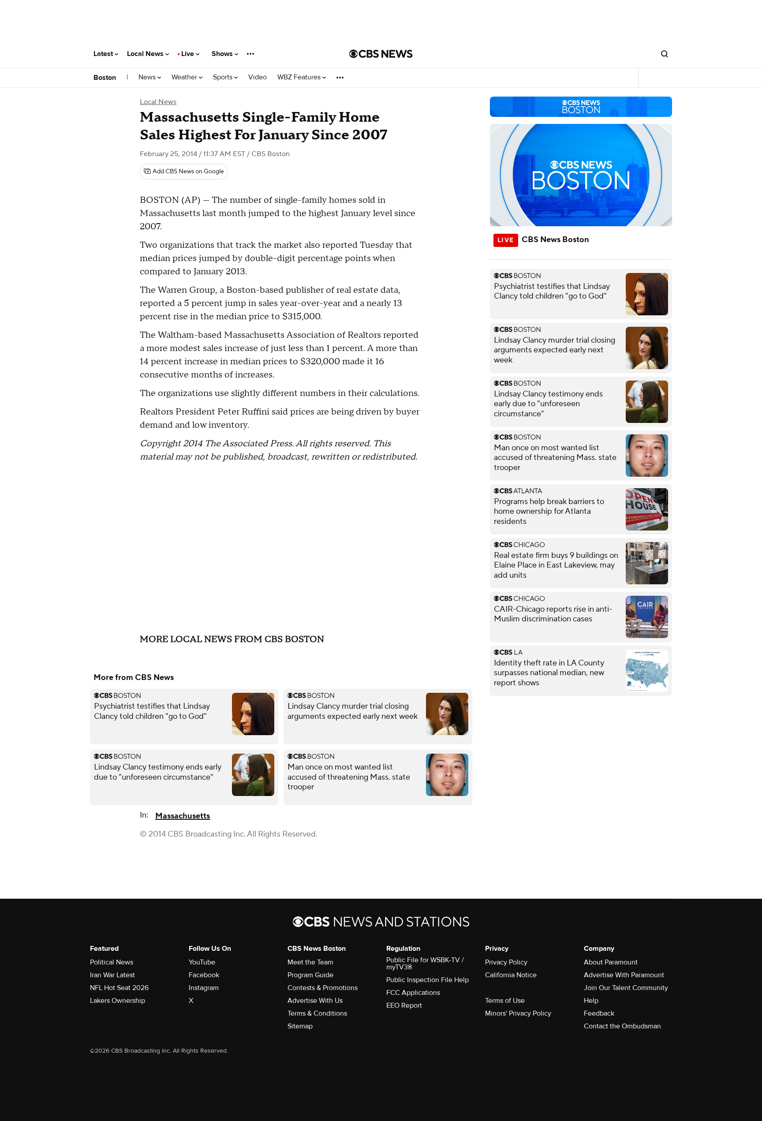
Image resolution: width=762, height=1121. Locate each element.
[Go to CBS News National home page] (381, 53)
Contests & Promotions (323, 987)
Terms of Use (505, 1000)
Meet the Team (310, 962)
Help (591, 1000)
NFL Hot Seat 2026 (119, 987)
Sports (223, 77)
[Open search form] (665, 54)
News (147, 77)
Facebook (204, 975)
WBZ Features (299, 77)
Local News (146, 53)
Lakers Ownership (117, 1000)
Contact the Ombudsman (622, 1026)
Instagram (204, 987)
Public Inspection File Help (427, 979)
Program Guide (310, 975)
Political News (111, 962)
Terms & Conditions (317, 1013)
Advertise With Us (315, 1000)
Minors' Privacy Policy (518, 1013)
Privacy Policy (506, 962)
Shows (223, 53)
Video (257, 77)
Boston (104, 77)
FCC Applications (413, 992)
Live (188, 53)
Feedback (599, 1013)
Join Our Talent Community (626, 987)
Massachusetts (182, 816)
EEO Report (404, 1005)
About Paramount (611, 962)
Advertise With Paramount (624, 975)
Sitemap (300, 1026)
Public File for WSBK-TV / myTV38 (425, 964)
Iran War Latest (112, 975)
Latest (104, 53)
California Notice (511, 975)
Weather (185, 77)
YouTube (202, 962)
